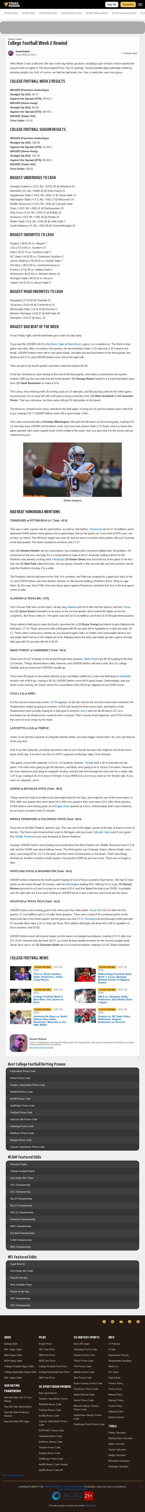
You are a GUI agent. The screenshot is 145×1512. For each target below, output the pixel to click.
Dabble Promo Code (84, 1372)
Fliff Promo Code (82, 1366)
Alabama (73, 606)
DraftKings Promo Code (22, 1105)
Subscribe (128, 4)
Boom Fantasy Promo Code (88, 1383)
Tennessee (96, 529)
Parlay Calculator (117, 1432)
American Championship (22, 1219)
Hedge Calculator (117, 1455)
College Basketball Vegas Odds (20, 1372)
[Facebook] (105, 1322)
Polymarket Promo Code (22, 1071)
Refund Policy (115, 1394)
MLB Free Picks (47, 1360)
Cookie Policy (115, 1406)
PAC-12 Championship (21, 1212)
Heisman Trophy (18, 1164)
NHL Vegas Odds (13, 1377)
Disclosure (91, 1505)
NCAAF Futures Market (97, 13)
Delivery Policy (116, 1400)
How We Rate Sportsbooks (18, 1406)
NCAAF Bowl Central (71, 13)
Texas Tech (95, 910)
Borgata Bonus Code (20, 1140)
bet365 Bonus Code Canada (53, 1464)
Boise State (57, 344)
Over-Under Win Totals (21, 1178)
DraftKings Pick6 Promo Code (89, 1424)
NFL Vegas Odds (13, 1349)
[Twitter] (113, 1322)
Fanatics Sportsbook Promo (53, 1398)
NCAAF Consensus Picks (124, 13)
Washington (72, 884)
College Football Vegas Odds (19, 1366)
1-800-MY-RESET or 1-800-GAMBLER (63, 1486)
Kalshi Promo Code (20, 1078)
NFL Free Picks (47, 1349)
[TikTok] (130, 1322)
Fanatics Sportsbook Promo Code (27, 1085)
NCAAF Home (11, 13)
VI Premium (114, 1343)
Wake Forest (91, 658)
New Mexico (75, 344)
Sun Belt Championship (22, 1233)
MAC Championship (20, 1247)
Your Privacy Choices (13, 1475)
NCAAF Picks (48, 13)
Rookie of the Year (19, 1291)
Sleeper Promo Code (49, 1447)
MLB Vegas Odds (13, 1360)
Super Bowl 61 (17, 1264)
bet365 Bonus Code (20, 1098)
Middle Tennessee (25, 836)
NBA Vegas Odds (13, 1355)
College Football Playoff (22, 1171)
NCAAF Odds (28, 13)
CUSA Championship (21, 1240)
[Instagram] (139, 1322)
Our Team (113, 1372)
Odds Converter (116, 1444)
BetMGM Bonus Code (21, 1092)
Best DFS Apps (82, 1343)
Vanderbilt (124, 676)
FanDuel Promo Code (21, 1112)
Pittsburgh (58, 559)
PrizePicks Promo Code (86, 1389)
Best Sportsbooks (48, 1393)
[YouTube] (122, 1322)
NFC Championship (20, 1298)
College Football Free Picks (53, 1366)
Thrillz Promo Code (83, 1360)
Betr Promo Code (82, 1377)
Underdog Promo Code (21, 1126)
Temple (89, 762)
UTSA (53, 702)
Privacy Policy (115, 1383)
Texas (127, 606)
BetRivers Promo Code (22, 1133)
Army (84, 710)
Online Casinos (116, 1417)
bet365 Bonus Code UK (51, 1470)
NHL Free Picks (47, 1377)
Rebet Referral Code (84, 1394)
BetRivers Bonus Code (50, 1441)
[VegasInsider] (4, 1324)
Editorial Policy (116, 1411)
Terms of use (115, 1389)
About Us (113, 1366)
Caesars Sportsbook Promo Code (27, 1147)
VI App (111, 1349)
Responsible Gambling (119, 1360)
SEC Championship (20, 1185)
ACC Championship (20, 1191)
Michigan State (60, 806)
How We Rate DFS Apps (16, 1421)
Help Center (114, 1377)
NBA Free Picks (47, 1355)
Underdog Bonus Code (50, 1436)
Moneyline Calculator (119, 1461)
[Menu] (140, 4)
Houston (90, 918)
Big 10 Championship (21, 1198)
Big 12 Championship (21, 1205)
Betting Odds (11, 1343)
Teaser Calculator (117, 1449)
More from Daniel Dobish (42, 1048)
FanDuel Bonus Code (50, 1410)
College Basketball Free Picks (54, 1372)
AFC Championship (20, 1305)
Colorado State (101, 832)
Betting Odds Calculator (120, 1438)
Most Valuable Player (21, 1284)
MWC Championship (20, 1226)
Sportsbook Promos (118, 1355)
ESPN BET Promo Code (51, 1430)
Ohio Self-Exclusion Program (72, 1489)
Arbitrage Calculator (118, 1466)
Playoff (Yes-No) (18, 1277)
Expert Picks (45, 1343)
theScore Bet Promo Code (23, 1119)
